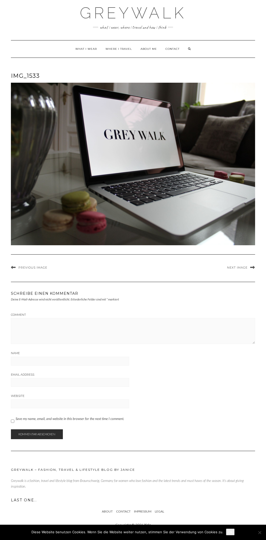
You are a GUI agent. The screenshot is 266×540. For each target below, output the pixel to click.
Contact (172, 49)
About (107, 511)
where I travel (118, 49)
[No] (259, 532)
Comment (18, 315)
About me (149, 49)
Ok (230, 532)
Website (17, 396)
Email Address (22, 374)
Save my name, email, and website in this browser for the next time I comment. (70, 419)
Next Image (237, 267)
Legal (159, 511)
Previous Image (32, 267)
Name (15, 353)
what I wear (86, 49)
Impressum (142, 511)
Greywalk (133, 13)
